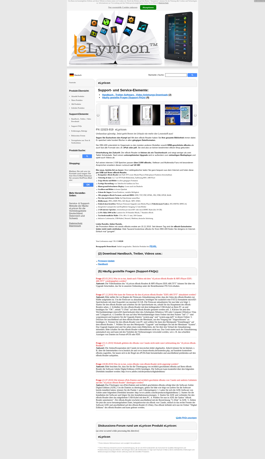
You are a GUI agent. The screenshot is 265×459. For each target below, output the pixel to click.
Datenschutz (164, 3)
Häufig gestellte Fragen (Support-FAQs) (124, 97)
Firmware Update (106, 261)
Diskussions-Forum (78, 136)
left (98, 115)
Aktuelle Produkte (77, 96)
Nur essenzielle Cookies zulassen (122, 7)
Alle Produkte (76, 104)
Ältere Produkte (77, 100)
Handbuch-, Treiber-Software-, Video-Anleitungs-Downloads (135, 95)
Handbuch (103, 264)
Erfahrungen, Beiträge (79, 131)
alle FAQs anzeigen (187, 418)
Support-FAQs (76, 126)
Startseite (152, 75)
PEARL (153, 246)
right (195, 115)
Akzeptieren (148, 7)
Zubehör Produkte (77, 108)
